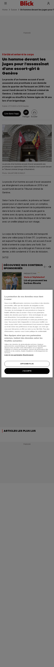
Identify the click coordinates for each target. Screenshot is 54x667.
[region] (27, 333)
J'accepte (27, 371)
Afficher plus (27, 364)
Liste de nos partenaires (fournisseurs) (18, 355)
